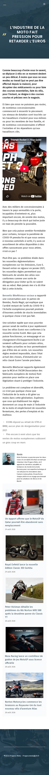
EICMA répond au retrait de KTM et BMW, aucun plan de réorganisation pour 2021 (24, 426)
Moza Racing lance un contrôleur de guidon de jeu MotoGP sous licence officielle (24, 659)
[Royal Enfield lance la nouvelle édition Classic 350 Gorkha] (24, 559)
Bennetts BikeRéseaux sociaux (18, 295)
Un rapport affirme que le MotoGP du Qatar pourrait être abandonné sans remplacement (24, 522)
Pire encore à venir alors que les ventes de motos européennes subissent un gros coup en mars (24, 438)
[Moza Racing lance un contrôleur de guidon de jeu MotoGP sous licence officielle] (24, 650)
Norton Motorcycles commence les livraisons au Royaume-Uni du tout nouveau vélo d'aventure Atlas (23, 705)
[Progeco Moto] (5, 4)
